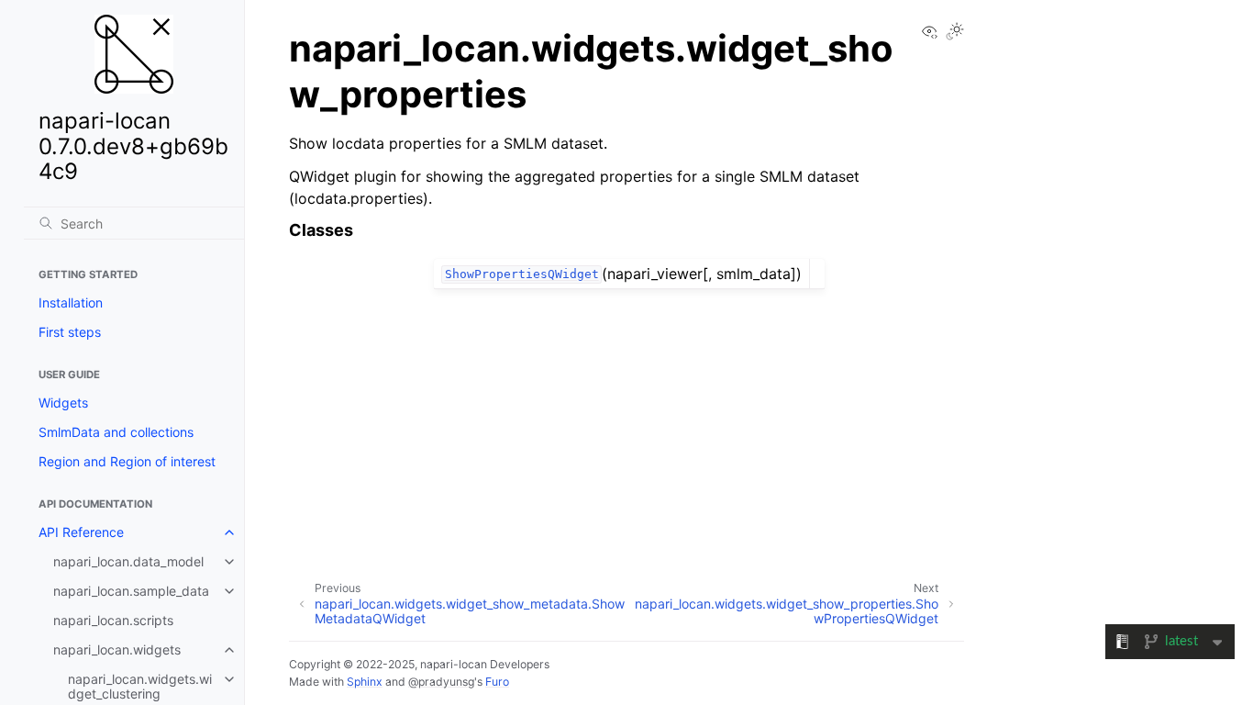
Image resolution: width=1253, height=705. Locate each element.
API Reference (81, 532)
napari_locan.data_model (128, 561)
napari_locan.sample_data (131, 591)
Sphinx (365, 681)
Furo (497, 681)
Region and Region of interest (127, 461)
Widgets (63, 402)
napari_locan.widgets (117, 649)
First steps (70, 332)
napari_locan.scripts (113, 620)
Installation (71, 302)
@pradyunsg (441, 681)
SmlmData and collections (116, 432)
